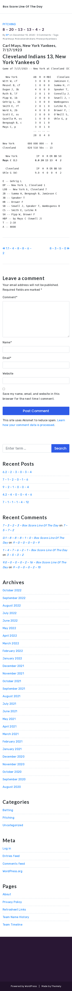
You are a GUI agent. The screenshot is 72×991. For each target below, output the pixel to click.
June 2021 (10, 711)
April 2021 (9, 726)
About (7, 894)
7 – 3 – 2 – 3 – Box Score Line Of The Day (30, 525)
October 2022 (12, 590)
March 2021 (11, 734)
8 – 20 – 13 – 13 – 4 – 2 (23, 29)
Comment (10, 297)
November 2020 (13, 764)
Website (8, 373)
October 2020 (12, 771)
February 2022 (13, 651)
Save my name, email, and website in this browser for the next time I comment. (31, 396)
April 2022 (10, 635)
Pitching (9, 24)
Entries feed (11, 856)
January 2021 (12, 749)
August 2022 (12, 605)
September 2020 (14, 779)
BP (7, 35)
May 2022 (9, 628)
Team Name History (16, 917)
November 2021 (13, 673)
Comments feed (14, 863)
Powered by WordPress (24, 986)
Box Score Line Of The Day (22, 7)
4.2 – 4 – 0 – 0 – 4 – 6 (17, 494)
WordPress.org (12, 871)
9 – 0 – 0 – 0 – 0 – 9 (26, 542)
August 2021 (11, 696)
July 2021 (9, 703)
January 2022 (12, 658)
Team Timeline (12, 924)
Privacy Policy (12, 902)
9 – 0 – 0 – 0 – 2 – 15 (27, 567)
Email (7, 358)
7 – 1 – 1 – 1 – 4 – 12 (16, 502)
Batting (8, 810)
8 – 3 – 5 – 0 (58, 248)
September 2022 (14, 598)
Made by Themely (51, 986)
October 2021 (12, 681)
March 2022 (11, 643)
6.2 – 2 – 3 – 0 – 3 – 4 (17, 472)
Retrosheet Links (14, 909)
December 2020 (13, 756)
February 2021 (12, 741)
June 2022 (10, 620)
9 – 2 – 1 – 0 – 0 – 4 (16, 487)
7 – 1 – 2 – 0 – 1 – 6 (15, 479)
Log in (7, 848)
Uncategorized (13, 825)
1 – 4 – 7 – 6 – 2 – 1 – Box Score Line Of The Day (35, 550)
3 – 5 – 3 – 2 (15, 554)
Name (7, 342)
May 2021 (9, 719)
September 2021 (14, 688)
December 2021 (13, 666)
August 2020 (12, 787)
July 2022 (10, 613)
